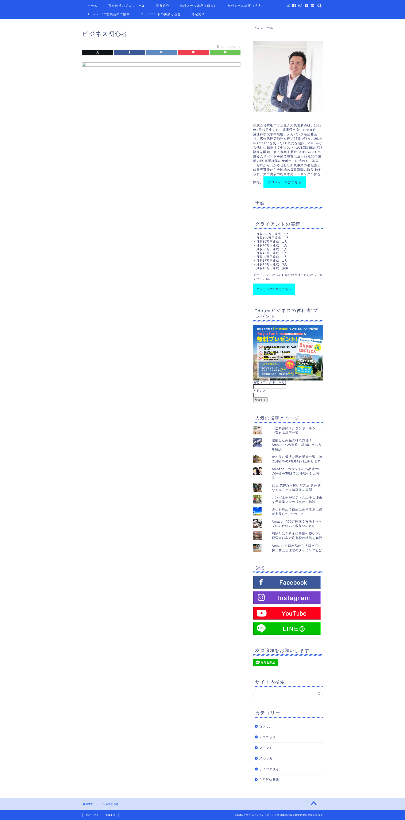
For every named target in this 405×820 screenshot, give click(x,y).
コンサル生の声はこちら (274, 289)
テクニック (267, 737)
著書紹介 (162, 6)
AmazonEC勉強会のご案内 (109, 14)
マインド (266, 748)
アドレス (259, 390)
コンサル (266, 726)
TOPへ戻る (92, 815)
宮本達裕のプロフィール (126, 6)
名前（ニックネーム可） (270, 382)
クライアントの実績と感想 (160, 14)
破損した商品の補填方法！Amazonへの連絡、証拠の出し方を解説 (297, 444)
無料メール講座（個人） (198, 6)
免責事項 (110, 815)
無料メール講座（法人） (246, 6)
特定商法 (198, 14)
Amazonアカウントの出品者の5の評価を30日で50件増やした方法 (296, 473)
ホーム (93, 6)
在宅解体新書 (269, 779)
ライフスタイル (271, 769)
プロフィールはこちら (284, 182)
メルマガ (266, 758)
